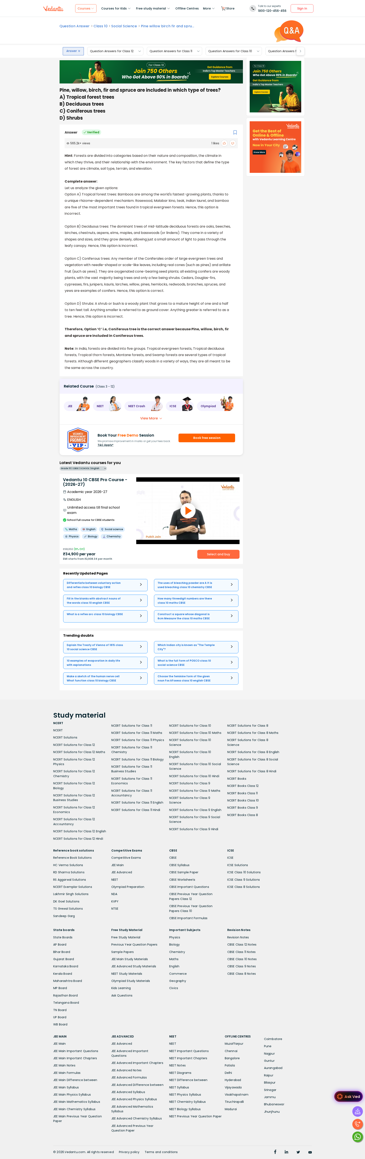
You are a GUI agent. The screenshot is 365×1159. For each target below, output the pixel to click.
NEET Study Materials (126, 974)
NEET (114, 880)
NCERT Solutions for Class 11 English (137, 802)
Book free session (207, 438)
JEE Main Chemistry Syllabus (74, 1109)
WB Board (60, 1024)
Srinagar (270, 1090)
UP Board (60, 1017)
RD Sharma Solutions (68, 872)
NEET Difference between (188, 1080)
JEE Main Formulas (66, 1073)
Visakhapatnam (237, 1094)
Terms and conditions (161, 1152)
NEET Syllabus (179, 1087)
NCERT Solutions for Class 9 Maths (195, 791)
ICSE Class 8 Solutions (243, 887)
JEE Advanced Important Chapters (137, 1063)
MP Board (60, 988)
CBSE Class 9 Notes (241, 966)
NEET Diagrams (180, 1073)
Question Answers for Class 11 (171, 51)
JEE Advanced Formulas (129, 1077)
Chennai (231, 1051)
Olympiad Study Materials (130, 981)
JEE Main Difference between (75, 1080)
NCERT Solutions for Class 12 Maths (79, 752)
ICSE (230, 858)
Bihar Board (61, 952)
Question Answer (75, 26)
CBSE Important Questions (189, 887)
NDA (114, 894)
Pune (268, 1046)
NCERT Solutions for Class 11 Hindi (135, 810)
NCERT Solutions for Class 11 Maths (136, 733)
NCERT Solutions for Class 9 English (195, 810)
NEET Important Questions (189, 1051)
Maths (173, 959)
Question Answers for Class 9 (289, 51)
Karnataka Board (65, 966)
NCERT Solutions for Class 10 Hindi (194, 776)
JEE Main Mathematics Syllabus (76, 1102)
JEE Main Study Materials (129, 959)
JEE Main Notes (64, 1065)
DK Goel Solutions (66, 901)
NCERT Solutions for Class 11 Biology (137, 759)
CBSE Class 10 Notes (242, 959)
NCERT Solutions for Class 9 (189, 783)
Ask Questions (122, 995)
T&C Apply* (105, 445)
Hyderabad (233, 1080)
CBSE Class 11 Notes (241, 952)
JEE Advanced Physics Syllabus (134, 1099)
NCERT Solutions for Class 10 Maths (195, 733)
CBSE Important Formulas (188, 918)
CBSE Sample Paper (183, 872)
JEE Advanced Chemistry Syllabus (136, 1118)
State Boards (62, 937)
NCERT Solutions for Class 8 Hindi (251, 771)
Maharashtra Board (67, 981)
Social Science (124, 26)
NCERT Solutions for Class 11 (131, 726)
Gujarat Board (63, 959)
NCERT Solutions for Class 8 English (253, 752)
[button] (77, 406)
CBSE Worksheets (182, 880)
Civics (173, 988)
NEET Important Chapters (188, 1058)
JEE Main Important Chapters (75, 1058)
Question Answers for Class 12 (111, 51)
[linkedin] (286, 1152)
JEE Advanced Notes (126, 1070)
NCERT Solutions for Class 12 (74, 745)
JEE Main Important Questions (75, 1051)
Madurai (231, 1109)
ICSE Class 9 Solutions (243, 880)
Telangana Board (66, 1003)
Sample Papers (122, 952)
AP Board (60, 944)
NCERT (58, 730)
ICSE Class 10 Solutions (244, 872)
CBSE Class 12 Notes (242, 944)
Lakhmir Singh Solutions (71, 894)
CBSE (173, 858)
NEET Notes (177, 1065)
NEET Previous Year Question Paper (195, 1116)
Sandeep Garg (64, 916)
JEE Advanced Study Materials (133, 966)
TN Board (60, 1010)
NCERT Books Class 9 (242, 807)
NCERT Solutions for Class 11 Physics (137, 740)
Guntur (269, 1061)
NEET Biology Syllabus (185, 1109)
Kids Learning (121, 988)
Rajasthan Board (65, 995)
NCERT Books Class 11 (242, 793)
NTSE (114, 908)
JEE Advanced (121, 872)
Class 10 (101, 26)
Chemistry (177, 952)
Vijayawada (233, 1087)
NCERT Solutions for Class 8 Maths (253, 733)
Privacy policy (129, 1152)
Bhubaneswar (274, 1104)
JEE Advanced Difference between (137, 1085)
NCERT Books (236, 779)
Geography (177, 981)
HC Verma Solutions (68, 865)
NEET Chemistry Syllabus (187, 1102)
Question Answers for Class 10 (230, 51)
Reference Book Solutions (72, 858)
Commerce (178, 974)
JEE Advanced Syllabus (128, 1092)
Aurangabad (273, 1068)
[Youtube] (310, 1152)
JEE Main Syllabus (66, 1087)
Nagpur (269, 1053)
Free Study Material (125, 937)
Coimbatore (273, 1039)
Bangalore (232, 1058)
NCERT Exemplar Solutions (72, 887)
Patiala (230, 1065)
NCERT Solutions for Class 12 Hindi (78, 839)
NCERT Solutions (65, 737)
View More (149, 418)
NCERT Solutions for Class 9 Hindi (193, 829)
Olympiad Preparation (127, 887)
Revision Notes (238, 937)
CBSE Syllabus (179, 865)
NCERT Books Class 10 (243, 800)
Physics (174, 937)
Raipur (268, 1075)
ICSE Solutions (237, 865)
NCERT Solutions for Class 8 (247, 726)
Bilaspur (270, 1082)
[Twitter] (298, 1152)
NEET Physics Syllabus (185, 1094)
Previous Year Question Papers (134, 944)
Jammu (270, 1097)
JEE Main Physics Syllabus (72, 1094)
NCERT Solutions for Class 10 (190, 726)
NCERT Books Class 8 (242, 815)
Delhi (228, 1073)
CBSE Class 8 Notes (241, 974)
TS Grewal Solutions (68, 908)
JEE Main (117, 865)
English (174, 966)
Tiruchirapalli (234, 1102)
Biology (174, 944)
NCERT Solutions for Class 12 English (79, 831)
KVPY (115, 901)
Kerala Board (62, 974)
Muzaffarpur (234, 1044)
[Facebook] (275, 1152)
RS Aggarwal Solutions (69, 880)
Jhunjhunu (272, 1112)
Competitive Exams (126, 858)
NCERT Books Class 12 (243, 786)
